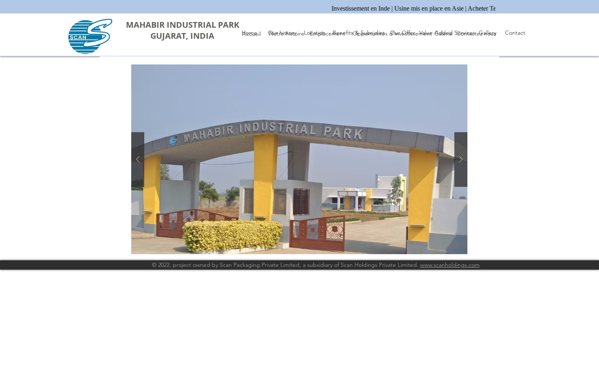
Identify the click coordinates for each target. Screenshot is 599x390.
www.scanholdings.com (450, 264)
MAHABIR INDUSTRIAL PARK (182, 24)
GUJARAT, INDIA (182, 35)
